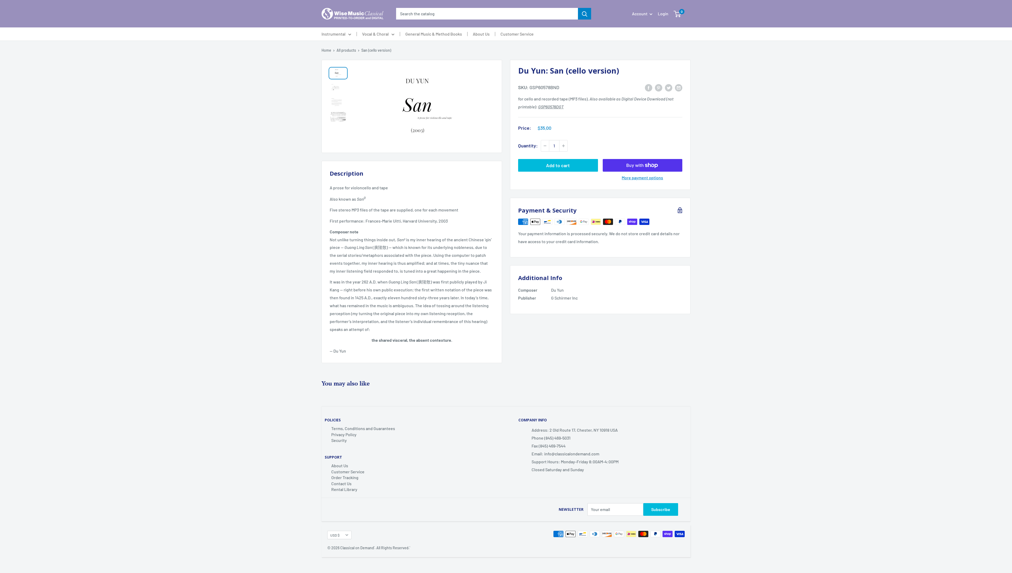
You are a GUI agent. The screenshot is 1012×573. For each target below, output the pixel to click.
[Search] (584, 14)
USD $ (335, 535)
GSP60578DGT (551, 106)
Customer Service (517, 34)
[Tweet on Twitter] (668, 87)
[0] (677, 14)
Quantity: (528, 145)
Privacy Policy (344, 434)
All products (346, 50)
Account (640, 13)
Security (339, 440)
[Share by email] (678, 87)
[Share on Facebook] (648, 87)
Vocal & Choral (375, 34)
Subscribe (660, 509)
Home (326, 50)
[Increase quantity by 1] (563, 145)
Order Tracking (344, 477)
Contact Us (341, 483)
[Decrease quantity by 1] (545, 145)
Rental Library (344, 489)
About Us (481, 34)
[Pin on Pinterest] (658, 87)
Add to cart (558, 165)
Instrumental (334, 34)
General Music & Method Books (433, 34)
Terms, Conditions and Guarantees (363, 428)
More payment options (642, 177)
